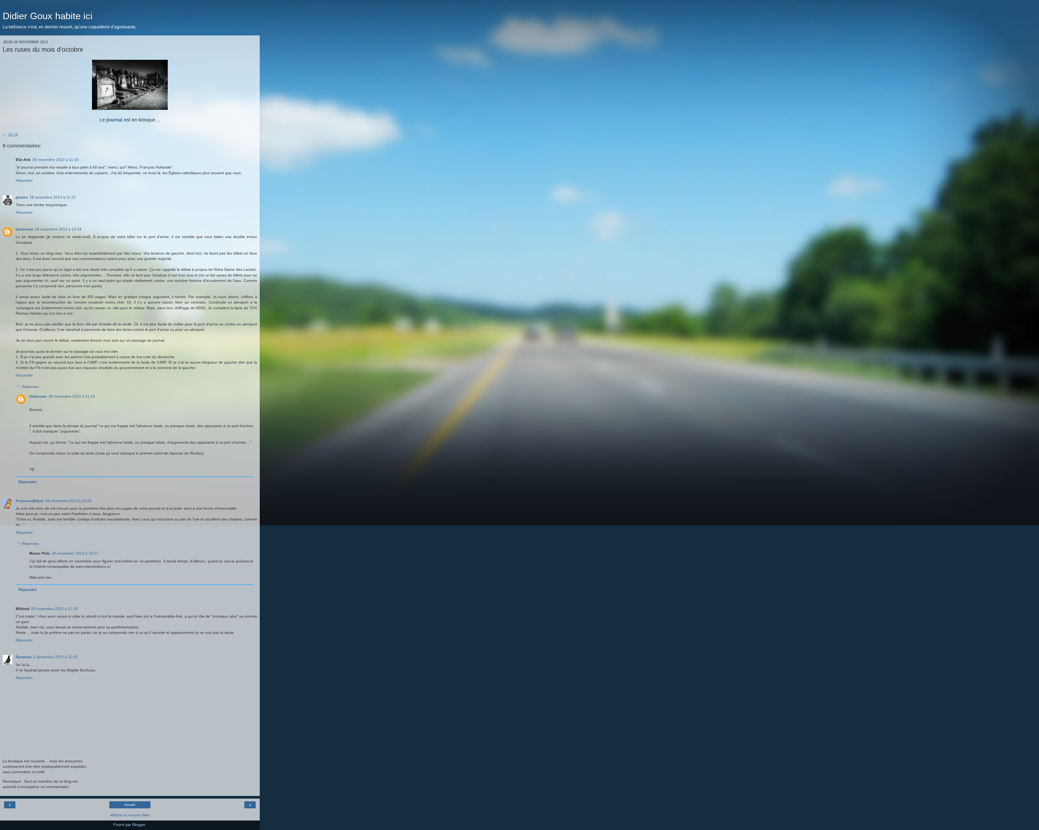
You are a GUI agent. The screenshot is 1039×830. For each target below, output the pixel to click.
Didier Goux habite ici (48, 16)
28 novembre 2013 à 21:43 (71, 396)
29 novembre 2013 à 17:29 (54, 609)
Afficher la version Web (130, 815)
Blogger (138, 824)
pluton (22, 197)
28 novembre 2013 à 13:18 (58, 229)
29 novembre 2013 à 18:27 (75, 553)
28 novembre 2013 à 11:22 (52, 197)
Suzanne (24, 657)
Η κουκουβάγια (30, 501)
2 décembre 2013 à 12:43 (55, 657)
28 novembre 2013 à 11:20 (55, 159)
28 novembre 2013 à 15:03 (68, 501)
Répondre (24, 180)
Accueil (129, 805)
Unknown (24, 229)
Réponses (30, 386)
